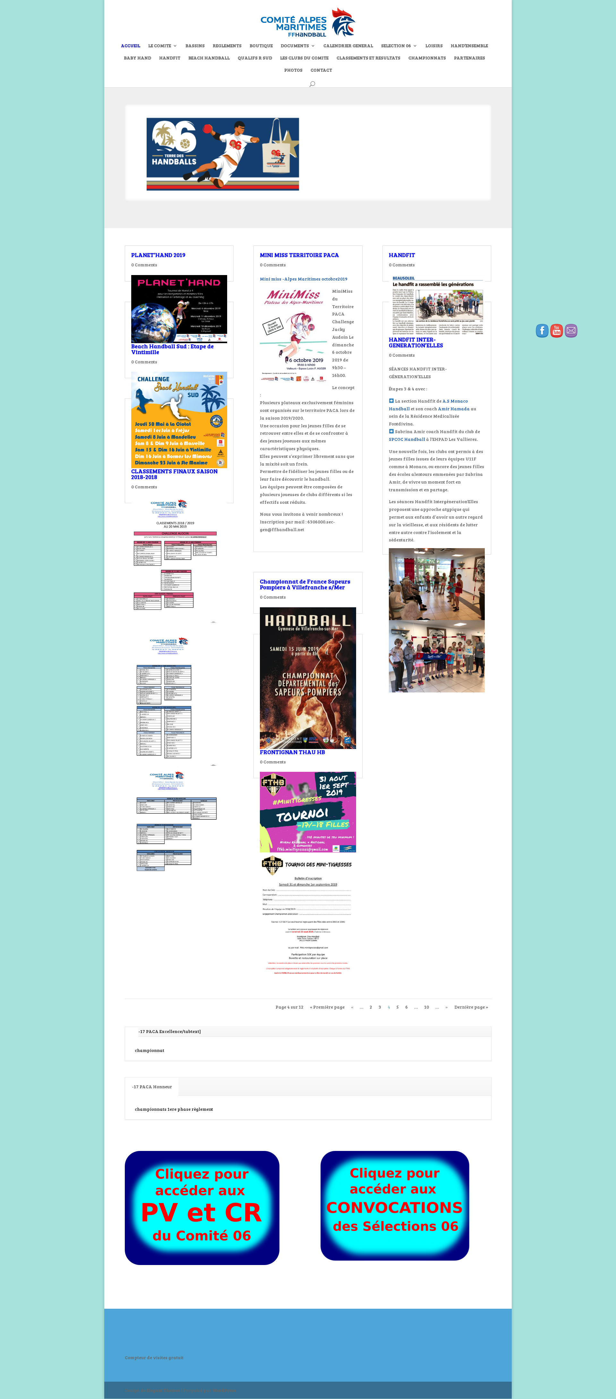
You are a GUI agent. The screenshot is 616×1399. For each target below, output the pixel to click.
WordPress (224, 1390)
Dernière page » (471, 1007)
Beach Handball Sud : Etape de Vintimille (172, 349)
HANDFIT (169, 58)
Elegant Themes (163, 1390)
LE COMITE (159, 46)
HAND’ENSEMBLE (469, 46)
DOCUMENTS (295, 46)
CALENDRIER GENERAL (348, 46)
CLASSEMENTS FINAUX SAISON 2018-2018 (174, 474)
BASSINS (195, 46)
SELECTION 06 (396, 46)
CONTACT (321, 70)
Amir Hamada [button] (454, 408)
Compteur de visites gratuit (154, 1357)
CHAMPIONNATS (427, 58)
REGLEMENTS (227, 46)
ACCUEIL (130, 46)
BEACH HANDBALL (209, 58)
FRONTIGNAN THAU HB (292, 752)
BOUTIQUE (261, 46)
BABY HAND (137, 58)
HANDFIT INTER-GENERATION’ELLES (416, 342)
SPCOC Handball (407, 439)
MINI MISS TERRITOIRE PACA (299, 255)
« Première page (327, 1007)
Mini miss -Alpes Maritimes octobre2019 (303, 279)
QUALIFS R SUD (255, 58)
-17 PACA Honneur (152, 1086)
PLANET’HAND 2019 (158, 255)
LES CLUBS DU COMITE (304, 58)
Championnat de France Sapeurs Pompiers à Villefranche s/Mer (305, 584)
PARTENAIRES (469, 58)
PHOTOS (293, 70)
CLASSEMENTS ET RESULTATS (368, 58)
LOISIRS (434, 46)
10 (426, 1007)
